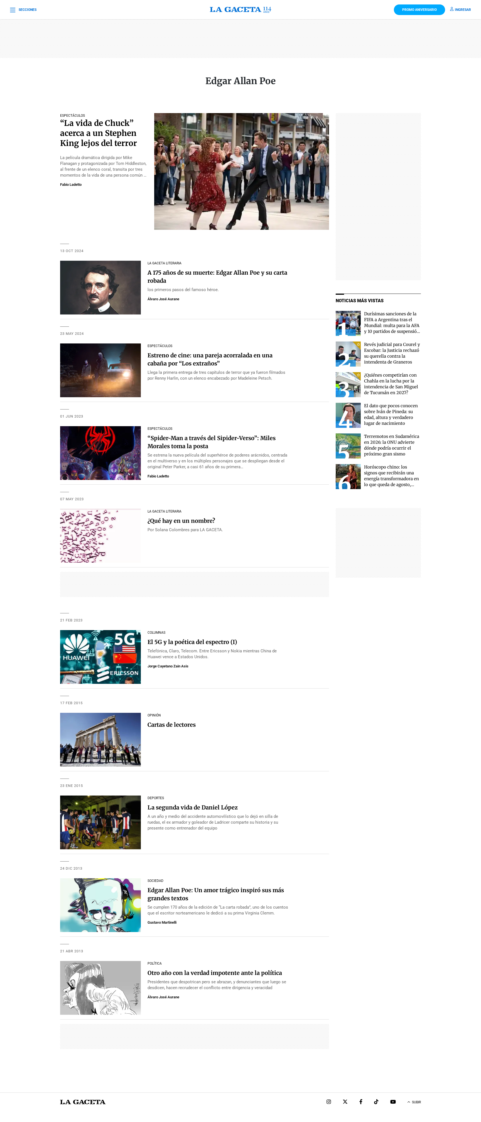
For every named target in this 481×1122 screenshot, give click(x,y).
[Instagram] (329, 1102)
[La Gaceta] (240, 10)
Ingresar (463, 10)
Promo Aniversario (419, 10)
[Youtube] (393, 1102)
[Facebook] (360, 1102)
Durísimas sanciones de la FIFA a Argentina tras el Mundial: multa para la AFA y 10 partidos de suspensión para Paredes (391, 325)
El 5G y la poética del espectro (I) (192, 641)
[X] (345, 1102)
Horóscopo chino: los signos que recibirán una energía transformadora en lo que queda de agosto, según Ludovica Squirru (391, 478)
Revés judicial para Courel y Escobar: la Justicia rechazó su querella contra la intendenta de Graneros (392, 353)
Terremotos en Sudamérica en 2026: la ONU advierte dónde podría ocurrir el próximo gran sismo (391, 445)
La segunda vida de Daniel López (193, 807)
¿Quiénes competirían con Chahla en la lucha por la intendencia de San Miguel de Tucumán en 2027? (391, 383)
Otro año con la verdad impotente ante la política (215, 972)
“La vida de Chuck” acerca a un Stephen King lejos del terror (98, 133)
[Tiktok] (376, 1102)
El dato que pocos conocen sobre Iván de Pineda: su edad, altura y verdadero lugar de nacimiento (391, 414)
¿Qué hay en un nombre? (181, 520)
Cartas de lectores (172, 724)
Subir (416, 1102)
